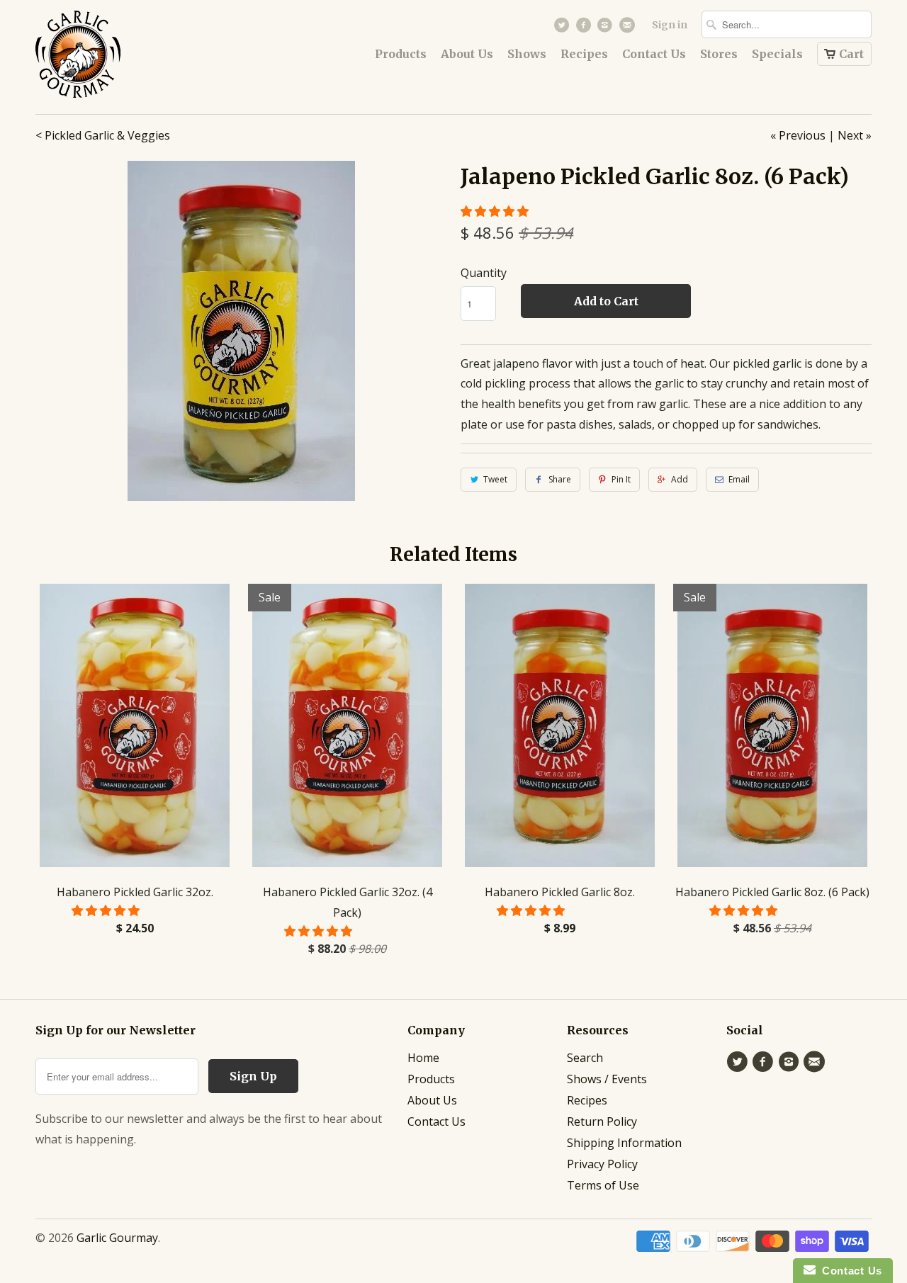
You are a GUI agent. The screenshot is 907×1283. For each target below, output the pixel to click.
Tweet (495, 479)
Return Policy (602, 1121)
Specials (777, 54)
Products (401, 54)
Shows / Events (607, 1079)
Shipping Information (624, 1143)
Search (585, 1058)
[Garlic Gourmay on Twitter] (563, 28)
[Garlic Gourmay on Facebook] (585, 28)
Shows (526, 54)
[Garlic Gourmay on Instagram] (606, 28)
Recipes (584, 54)
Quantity (484, 273)
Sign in (669, 24)
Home (423, 1058)
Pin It (621, 479)
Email (739, 479)
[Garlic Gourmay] (106, 57)
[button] (496, 211)
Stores (719, 54)
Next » (855, 135)
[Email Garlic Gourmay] (628, 28)
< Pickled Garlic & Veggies (102, 135)
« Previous (798, 135)
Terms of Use (603, 1185)
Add (679, 479)
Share (559, 479)
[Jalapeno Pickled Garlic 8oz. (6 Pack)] (240, 331)
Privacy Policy (602, 1164)
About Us (467, 54)
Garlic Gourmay (117, 1237)
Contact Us (654, 54)
